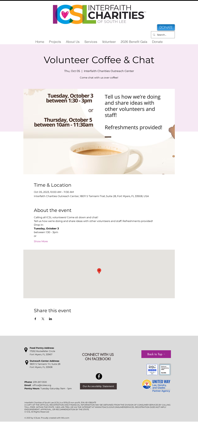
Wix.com (65, 418)
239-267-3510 (40, 382)
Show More (41, 241)
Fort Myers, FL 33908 (41, 367)
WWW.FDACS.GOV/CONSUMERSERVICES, (115, 407)
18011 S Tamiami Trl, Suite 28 (45, 364)
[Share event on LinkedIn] (50, 319)
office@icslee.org (41, 385)
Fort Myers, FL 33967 (41, 354)
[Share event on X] (42, 319)
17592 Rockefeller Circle (42, 351)
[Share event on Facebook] (35, 319)
